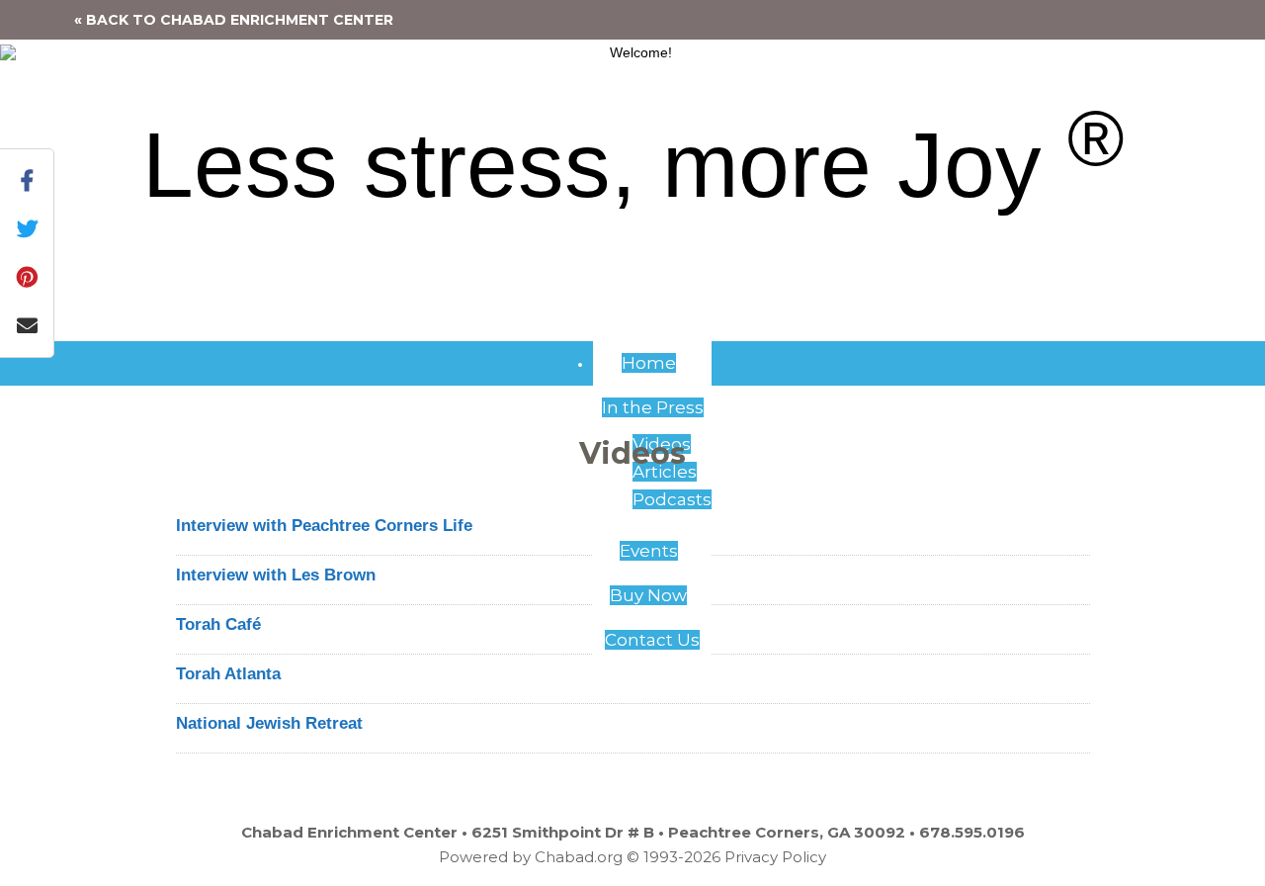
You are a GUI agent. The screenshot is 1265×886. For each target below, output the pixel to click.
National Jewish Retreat (269, 723)
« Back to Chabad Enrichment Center (233, 20)
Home (649, 363)
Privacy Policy (775, 856)
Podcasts (672, 499)
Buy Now (648, 595)
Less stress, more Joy (633, 165)
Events (649, 551)
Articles (664, 472)
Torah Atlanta (228, 673)
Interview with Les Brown (276, 575)
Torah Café (218, 624)
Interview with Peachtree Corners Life (324, 525)
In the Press (653, 407)
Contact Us (652, 640)
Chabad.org (579, 856)
